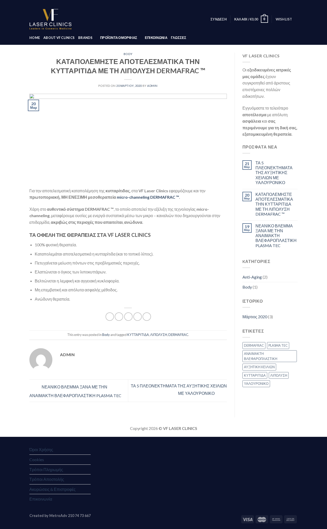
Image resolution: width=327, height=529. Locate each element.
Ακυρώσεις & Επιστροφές (52, 489)
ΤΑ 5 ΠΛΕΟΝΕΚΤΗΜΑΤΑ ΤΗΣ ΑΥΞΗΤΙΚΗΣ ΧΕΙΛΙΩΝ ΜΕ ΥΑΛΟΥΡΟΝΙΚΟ (274, 172)
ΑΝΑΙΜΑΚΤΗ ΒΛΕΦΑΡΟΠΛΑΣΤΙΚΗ (260, 356)
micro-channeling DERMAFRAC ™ (148, 197)
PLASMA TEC (278, 345)
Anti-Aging (252, 276)
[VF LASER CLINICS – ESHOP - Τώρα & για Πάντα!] (50, 19)
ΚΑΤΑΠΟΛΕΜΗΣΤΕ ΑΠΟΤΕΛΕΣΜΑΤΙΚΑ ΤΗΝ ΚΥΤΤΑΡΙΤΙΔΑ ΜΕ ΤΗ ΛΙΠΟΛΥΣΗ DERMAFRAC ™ (274, 204)
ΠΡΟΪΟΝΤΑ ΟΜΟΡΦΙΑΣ (118, 38)
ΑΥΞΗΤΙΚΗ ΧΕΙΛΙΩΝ (259, 367)
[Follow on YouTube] (295, 4)
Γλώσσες (178, 38)
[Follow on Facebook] (270, 4)
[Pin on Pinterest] (137, 316)
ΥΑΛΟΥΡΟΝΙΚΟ (256, 384)
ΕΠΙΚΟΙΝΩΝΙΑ (156, 38)
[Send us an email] (280, 4)
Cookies (36, 459)
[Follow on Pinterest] (290, 4)
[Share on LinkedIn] (147, 316)
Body (128, 54)
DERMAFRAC (178, 335)
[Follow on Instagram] (275, 4)
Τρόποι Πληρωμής (46, 469)
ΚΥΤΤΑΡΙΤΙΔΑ (138, 335)
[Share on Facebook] (110, 316)
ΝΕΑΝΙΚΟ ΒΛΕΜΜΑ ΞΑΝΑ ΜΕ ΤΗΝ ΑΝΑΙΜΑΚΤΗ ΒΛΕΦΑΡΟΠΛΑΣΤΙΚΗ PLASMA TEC (276, 235)
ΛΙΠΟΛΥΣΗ (158, 335)
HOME (34, 38)
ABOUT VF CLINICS (59, 38)
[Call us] (285, 4)
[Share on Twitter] (119, 316)
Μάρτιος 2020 (254, 316)
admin (152, 85)
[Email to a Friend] (128, 316)
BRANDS (85, 38)
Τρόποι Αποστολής (46, 479)
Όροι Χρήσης (41, 449)
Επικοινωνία (40, 498)
